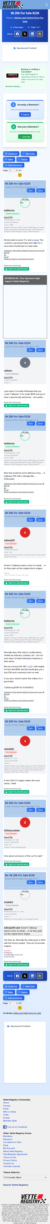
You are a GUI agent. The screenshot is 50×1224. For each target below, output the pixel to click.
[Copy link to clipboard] (40, 34)
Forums (6, 1105)
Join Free (26, 136)
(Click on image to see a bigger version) (19, 259)
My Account (9, 1148)
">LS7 (29, 666)
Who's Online (9, 1111)
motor (36, 240)
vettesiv (8, 370)
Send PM (8, 217)
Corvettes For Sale (12, 1142)
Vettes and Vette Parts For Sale (27, 1013)
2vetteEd (8, 902)
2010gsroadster (12, 830)
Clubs (6, 1114)
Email (6, 1108)
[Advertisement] (25, 56)
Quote (40, 190)
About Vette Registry (13, 1151)
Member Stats (10, 1120)
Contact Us (8, 1163)
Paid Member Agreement (15, 1154)
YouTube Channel (11, 1166)
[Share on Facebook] (17, 34)
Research (7, 1139)
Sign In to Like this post (18, 269)
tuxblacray (9, 210)
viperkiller (9, 749)
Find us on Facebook (17, 1127)
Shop (5, 1145)
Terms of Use (9, 1157)
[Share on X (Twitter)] (25, 34)
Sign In (26, 114)
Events (6, 1118)
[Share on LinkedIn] (32, 34)
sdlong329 (9, 540)
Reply (31, 190)
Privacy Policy (10, 1160)
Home (6, 1102)
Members (7, 1136)
